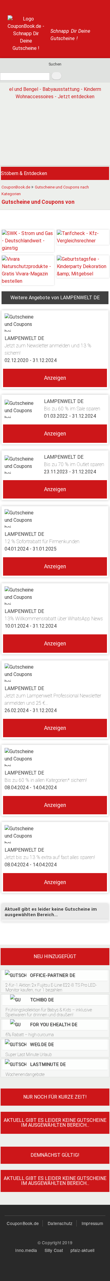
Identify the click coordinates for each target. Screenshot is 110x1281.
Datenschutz (60, 1223)
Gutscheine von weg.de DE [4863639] (55, 1048)
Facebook (42, 6)
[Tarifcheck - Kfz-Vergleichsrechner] (83, 237)
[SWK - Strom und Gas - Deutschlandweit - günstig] (28, 241)
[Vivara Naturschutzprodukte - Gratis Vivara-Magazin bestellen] (28, 270)
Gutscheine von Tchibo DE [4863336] (55, 1006)
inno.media (26, 1250)
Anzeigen (55, 378)
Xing (68, 6)
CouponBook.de (23, 1223)
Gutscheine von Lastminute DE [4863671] (55, 1068)
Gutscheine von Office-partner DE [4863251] (55, 981)
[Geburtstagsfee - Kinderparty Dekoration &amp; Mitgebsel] (83, 266)
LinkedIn (81, 6)
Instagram (55, 6)
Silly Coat (54, 1250)
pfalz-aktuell (83, 1250)
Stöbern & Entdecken (24, 173)
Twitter (29, 6)
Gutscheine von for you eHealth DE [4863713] (55, 1028)
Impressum (92, 1223)
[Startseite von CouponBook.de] (26, 33)
